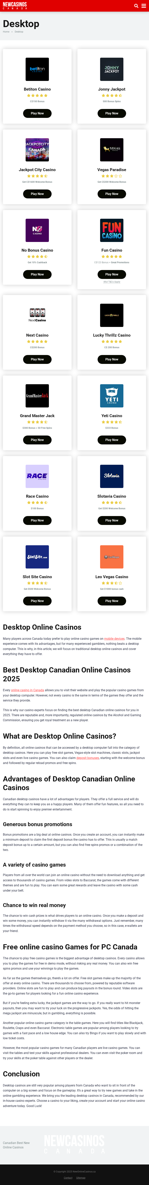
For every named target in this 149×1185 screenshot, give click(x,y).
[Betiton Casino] (37, 80)
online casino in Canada (27, 690)
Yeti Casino (111, 415)
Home (6, 31)
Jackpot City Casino (37, 169)
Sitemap (80, 1177)
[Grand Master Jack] (37, 406)
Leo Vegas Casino (111, 576)
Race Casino (37, 496)
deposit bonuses (87, 758)
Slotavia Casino (111, 496)
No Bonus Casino (37, 250)
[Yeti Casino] (111, 406)
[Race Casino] (37, 487)
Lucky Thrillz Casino (112, 335)
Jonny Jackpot (111, 89)
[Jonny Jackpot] (111, 80)
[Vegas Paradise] (111, 160)
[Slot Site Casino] (37, 567)
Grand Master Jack (37, 415)
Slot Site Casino (37, 576)
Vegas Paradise (111, 169)
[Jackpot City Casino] (37, 160)
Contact (68, 1177)
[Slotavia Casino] (111, 487)
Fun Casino (111, 250)
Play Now (37, 113)
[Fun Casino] (111, 241)
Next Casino (37, 335)
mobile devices (114, 639)
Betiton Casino (37, 89)
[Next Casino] (37, 326)
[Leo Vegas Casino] (111, 567)
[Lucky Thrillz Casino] (111, 326)
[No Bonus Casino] (37, 241)
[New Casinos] (15, 5)
